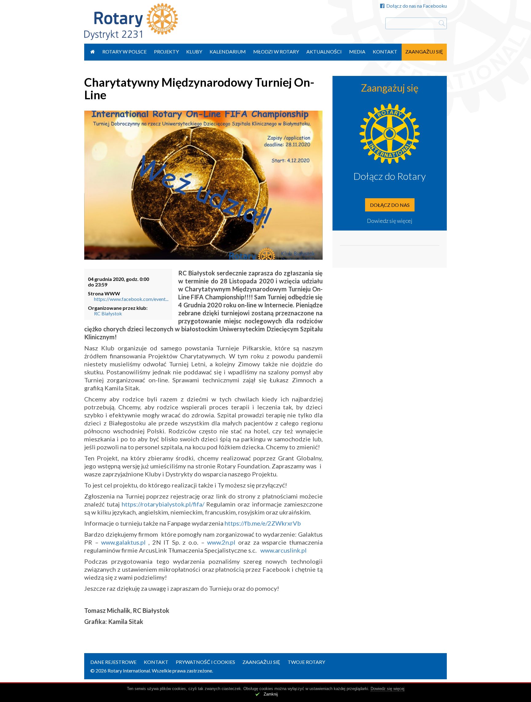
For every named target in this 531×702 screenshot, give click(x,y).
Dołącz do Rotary (389, 176)
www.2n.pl (221, 542)
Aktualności (324, 51)
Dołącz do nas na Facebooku (416, 6)
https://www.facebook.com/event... (131, 299)
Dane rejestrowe (113, 662)
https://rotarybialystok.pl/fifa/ (163, 504)
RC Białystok (108, 313)
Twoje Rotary (306, 662)
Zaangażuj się (424, 51)
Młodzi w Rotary (276, 51)
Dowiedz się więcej (389, 220)
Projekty (166, 51)
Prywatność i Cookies (205, 662)
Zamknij (271, 694)
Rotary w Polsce (124, 51)
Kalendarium (228, 51)
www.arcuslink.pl (283, 550)
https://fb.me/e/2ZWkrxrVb (263, 523)
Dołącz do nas (390, 205)
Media (357, 51)
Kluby (194, 51)
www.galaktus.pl (123, 542)
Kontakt (385, 51)
